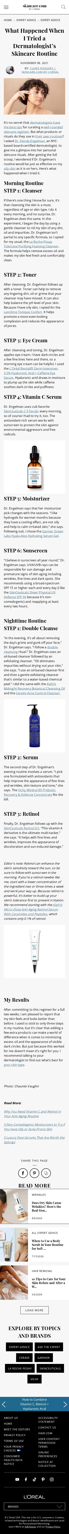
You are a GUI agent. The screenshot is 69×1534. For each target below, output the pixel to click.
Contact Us (47, 1427)
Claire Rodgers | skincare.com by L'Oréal (40, 70)
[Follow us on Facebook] (26, 1479)
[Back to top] (60, 1525)
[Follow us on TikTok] (34, 1479)
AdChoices (30, 1526)
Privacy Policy (14, 1435)
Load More (34, 1310)
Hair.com (45, 1433)
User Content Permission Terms (49, 1442)
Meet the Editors (17, 1429)
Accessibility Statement (48, 1419)
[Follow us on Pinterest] (43, 1479)
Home (8, 20)
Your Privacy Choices (14, 1448)
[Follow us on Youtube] (17, 1479)
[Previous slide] (4, 1404)
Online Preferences (47, 1454)
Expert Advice (26, 20)
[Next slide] (65, 1404)
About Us (11, 1418)
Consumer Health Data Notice (13, 1460)
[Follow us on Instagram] (52, 1479)
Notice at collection (47, 1464)
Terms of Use (14, 1441)
